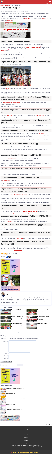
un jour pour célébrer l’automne (29, 211)
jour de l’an (9, 20)
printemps (9, 115)
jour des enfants (12, 158)
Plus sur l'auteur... (5, 304)
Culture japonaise (7, 332)
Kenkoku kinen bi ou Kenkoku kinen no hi (11, 102)
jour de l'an (35, 332)
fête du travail (20, 238)
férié (20, 332)
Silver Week (44, 18)
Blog (3, 332)
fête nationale (7, 228)
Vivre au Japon (8, 5)
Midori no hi (33, 152)
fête (22, 332)
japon (31, 332)
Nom (6, 353)
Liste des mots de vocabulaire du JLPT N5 (15, 388)
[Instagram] (48, 424)
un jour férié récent (6, 180)
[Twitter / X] (46, 424)
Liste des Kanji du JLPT (11, 404)
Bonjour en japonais (10, 393)
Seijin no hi (7, 88)
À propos (26, 440)
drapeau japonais (18, 250)
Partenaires (26, 437)
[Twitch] (49, 424)
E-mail (6, 355)
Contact (26, 443)
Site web (6, 358)
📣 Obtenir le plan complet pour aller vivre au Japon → (24, 452)
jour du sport (8, 221)
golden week (26, 332)
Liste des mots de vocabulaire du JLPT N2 (15, 409)
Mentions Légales (26, 429)
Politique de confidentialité (26, 431)
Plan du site (26, 434)
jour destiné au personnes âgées (19, 194)
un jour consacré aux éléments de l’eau (12, 172)
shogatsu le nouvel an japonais (32, 47)
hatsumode (3, 50)
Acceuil (2, 5)
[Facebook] (45, 424)
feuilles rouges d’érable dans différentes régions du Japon (22, 213)
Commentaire (4, 341)
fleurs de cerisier (40, 115)
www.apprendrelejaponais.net (34, 445)
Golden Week (27, 18)
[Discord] (50, 3)
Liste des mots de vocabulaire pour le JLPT (15, 398)
